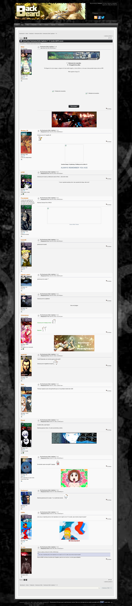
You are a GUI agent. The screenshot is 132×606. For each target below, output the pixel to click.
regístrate (114, 3)
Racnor (23, 294)
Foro (22, 24)
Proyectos (34, 24)
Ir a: (99, 587)
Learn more (107, 602)
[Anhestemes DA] (23, 349)
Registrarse (61, 24)
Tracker (46, 24)
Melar (22, 47)
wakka (23, 512)
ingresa (109, 3)
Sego (22, 384)
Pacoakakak (24, 198)
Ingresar (53, 24)
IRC (40, 24)
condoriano (24, 457)
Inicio (17, 24)
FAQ (27, 24)
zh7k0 (23, 172)
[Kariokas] (23, 453)
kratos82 (23, 240)
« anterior (106, 35)
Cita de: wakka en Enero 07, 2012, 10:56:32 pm (48, 551)
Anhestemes (25, 315)
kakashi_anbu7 (25, 274)
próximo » (110, 35)
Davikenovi (24, 490)
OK (102, 602)
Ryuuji (23, 420)
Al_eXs (23, 547)
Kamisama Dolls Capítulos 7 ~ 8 (48, 46)
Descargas (74, 106)
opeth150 (24, 354)
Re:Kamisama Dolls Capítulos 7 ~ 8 (49, 130)
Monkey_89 (24, 130)
